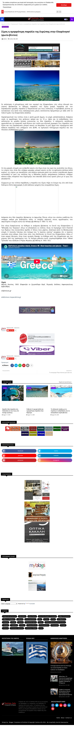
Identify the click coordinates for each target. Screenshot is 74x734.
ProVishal (25, 722)
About (62, 718)
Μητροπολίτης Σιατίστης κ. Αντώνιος (55, 622)
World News (23, 616)
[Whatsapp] (20, 365)
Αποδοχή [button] (64, 5)
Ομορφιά (6, 625)
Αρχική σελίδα (5, 24)
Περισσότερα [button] (7, 7)
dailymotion (19, 465)
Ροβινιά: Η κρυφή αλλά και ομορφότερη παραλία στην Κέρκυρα (35, 410)
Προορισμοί (14, 24)
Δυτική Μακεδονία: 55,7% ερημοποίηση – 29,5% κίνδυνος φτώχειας (22, 11)
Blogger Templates (14, 722)
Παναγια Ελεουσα (32, 625)
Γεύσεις (47, 619)
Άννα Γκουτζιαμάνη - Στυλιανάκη (48, 616)
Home (58, 718)
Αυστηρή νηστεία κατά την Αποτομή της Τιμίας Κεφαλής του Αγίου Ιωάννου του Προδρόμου (61, 668)
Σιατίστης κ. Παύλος (32, 628)
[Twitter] (16, 365)
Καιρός (41, 622)
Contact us (68, 718)
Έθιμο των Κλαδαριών (9, 619)
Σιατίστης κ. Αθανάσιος (17, 628)
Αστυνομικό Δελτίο (31, 619)
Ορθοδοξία (14, 625)
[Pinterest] (24, 365)
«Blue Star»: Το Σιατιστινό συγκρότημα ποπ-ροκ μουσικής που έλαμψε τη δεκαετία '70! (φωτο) (65, 680)
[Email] (27, 365)
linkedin (56, 455)
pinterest (20, 460)
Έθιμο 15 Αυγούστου (65, 616)
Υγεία (41, 628)
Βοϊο (40, 619)
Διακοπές (6, 622)
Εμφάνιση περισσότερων (65, 382)
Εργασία (21, 622)
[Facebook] (12, 365)
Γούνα (53, 619)
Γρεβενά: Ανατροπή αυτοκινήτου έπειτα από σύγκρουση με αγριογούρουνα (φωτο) (65, 692)
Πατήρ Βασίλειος (44, 625)
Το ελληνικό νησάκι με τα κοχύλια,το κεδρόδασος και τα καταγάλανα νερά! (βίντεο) (60, 410)
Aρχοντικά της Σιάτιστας (10, 616)
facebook (20, 451)
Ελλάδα (13, 622)
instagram (56, 460)
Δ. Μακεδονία (62, 619)
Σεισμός (64, 625)
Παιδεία (23, 625)
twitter (56, 451)
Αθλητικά (20, 619)
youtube (20, 455)
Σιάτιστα (6, 628)
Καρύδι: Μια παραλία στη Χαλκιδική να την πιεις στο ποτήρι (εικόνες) (10, 410)
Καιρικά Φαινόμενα (31, 622)
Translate (32, 603)
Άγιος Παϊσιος (32, 616)
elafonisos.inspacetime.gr (11, 297)
